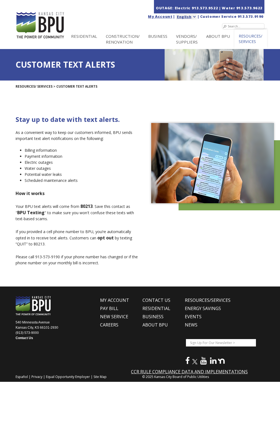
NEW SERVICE (114, 317)
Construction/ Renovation (123, 39)
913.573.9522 (205, 7)
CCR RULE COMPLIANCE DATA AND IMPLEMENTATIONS (189, 372)
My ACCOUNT (114, 300)
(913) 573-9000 (27, 333)
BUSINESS (157, 36)
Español (22, 376)
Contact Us (24, 338)
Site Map (100, 376)
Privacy (37, 376)
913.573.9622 (249, 7)
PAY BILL (109, 308)
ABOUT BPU (218, 36)
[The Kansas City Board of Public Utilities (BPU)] (52, 19)
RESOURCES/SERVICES (208, 300)
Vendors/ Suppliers (187, 39)
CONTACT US (156, 300)
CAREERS (109, 325)
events (193, 317)
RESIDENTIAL (84, 36)
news (191, 325)
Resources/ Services (250, 38)
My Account (160, 16)
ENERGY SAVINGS (203, 308)
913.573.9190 (251, 16)
